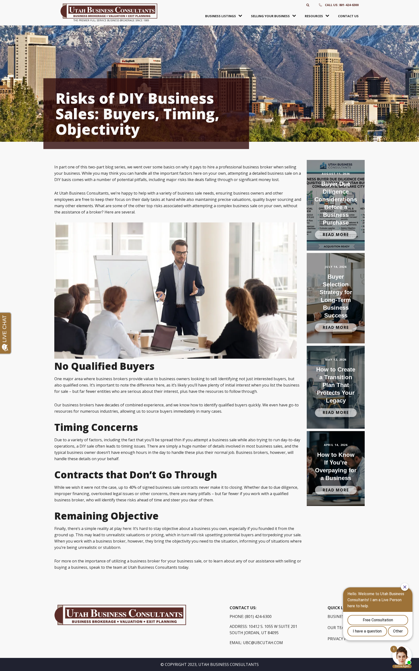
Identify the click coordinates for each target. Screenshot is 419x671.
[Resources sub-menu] (328, 16)
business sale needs (195, 193)
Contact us (348, 16)
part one (67, 167)
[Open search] (308, 5)
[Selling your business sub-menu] (295, 16)
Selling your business (270, 16)
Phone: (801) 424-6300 (251, 616)
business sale (224, 439)
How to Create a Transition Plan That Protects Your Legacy (335, 385)
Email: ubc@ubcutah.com (256, 642)
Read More (336, 234)
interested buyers (270, 378)
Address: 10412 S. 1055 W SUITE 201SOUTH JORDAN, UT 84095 (263, 629)
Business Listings (220, 16)
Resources (314, 16)
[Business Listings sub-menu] (241, 16)
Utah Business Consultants (152, 567)
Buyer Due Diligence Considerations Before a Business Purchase (335, 203)
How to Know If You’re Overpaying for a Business (335, 466)
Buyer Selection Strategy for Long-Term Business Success (336, 296)
